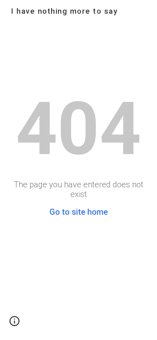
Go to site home (79, 212)
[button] (14, 324)
